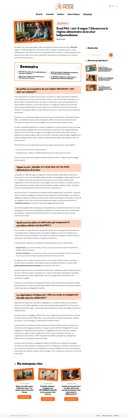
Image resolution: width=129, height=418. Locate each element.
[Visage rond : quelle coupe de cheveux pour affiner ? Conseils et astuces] (91, 78)
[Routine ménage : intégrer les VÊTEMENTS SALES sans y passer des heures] (48, 374)
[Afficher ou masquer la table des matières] (58, 67)
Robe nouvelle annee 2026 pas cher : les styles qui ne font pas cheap (24, 389)
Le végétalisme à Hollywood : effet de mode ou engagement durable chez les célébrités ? (63, 77)
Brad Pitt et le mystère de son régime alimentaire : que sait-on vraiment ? (32, 72)
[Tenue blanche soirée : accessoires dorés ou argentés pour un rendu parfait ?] (91, 87)
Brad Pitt (74, 47)
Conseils (64, 23)
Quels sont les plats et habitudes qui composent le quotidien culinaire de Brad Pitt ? (64, 73)
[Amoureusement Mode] (64, 6)
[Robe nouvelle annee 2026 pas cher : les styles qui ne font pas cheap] (24, 374)
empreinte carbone (22, 203)
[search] (113, 6)
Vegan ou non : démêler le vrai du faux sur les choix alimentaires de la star (31, 77)
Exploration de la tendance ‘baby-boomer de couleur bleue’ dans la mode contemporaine (105, 69)
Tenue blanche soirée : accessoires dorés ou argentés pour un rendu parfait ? (105, 88)
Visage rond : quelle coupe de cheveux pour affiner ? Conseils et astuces (105, 79)
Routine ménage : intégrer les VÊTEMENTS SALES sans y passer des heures (48, 390)
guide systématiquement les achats (27, 265)
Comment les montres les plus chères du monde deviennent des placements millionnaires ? (71, 390)
